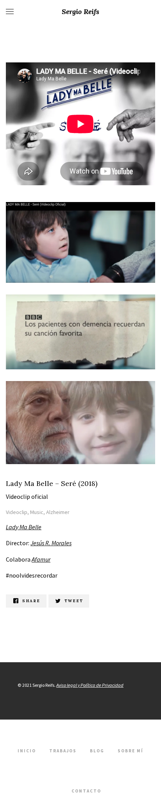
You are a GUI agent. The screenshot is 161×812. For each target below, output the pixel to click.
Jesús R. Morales (51, 543)
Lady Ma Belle (23, 527)
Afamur (41, 559)
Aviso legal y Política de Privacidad (89, 685)
